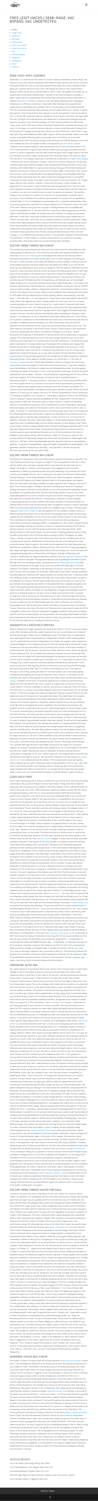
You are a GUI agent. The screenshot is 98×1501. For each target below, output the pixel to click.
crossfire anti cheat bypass (30, 256)
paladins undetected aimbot (75, 1412)
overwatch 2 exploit (18, 362)
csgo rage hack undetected (73, 556)
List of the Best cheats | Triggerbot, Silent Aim (29, 1479)
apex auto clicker (66, 144)
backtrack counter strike (57, 1391)
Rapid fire (16, 36)
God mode (16, 39)
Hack (14, 64)
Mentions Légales (48, 1491)
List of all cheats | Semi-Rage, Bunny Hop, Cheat (30, 1463)
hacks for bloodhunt (29, 101)
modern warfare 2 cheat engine (43, 1130)
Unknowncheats (18, 54)
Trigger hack (17, 33)
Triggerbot (16, 58)
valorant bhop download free (65, 563)
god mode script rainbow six (26, 511)
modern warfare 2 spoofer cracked (52, 1173)
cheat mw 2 (58, 659)
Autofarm (16, 67)
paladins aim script (51, 893)
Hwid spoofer (17, 42)
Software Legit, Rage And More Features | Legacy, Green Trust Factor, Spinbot (42, 1475)
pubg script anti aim (69, 1361)
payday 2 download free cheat (60, 1227)
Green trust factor (19, 45)
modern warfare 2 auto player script (59, 933)
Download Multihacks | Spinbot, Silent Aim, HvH (29, 1471)
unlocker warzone (44, 839)
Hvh (13, 51)
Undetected (17, 61)
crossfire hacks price (79, 902)
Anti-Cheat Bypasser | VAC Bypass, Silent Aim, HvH (31, 1467)
